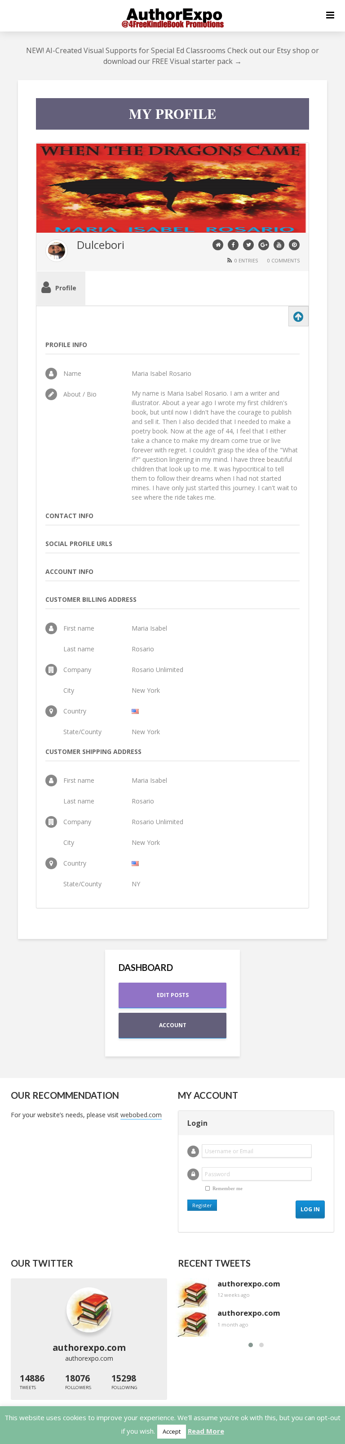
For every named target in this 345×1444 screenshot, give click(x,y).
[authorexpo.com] (88, 1309)
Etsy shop (293, 50)
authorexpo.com (89, 1358)
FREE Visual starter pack (192, 61)
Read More (206, 1430)
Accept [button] (172, 1431)
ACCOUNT (172, 1025)
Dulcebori (100, 244)
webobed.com (141, 1114)
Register (202, 1205)
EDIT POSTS (173, 995)
